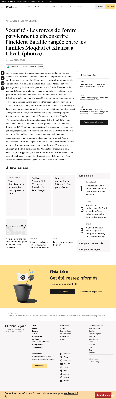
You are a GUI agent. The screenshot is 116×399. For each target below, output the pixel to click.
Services (35, 339)
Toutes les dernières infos (93, 122)
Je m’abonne (62, 291)
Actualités (12, 21)
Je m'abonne (103, 395)
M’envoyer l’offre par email (91, 291)
